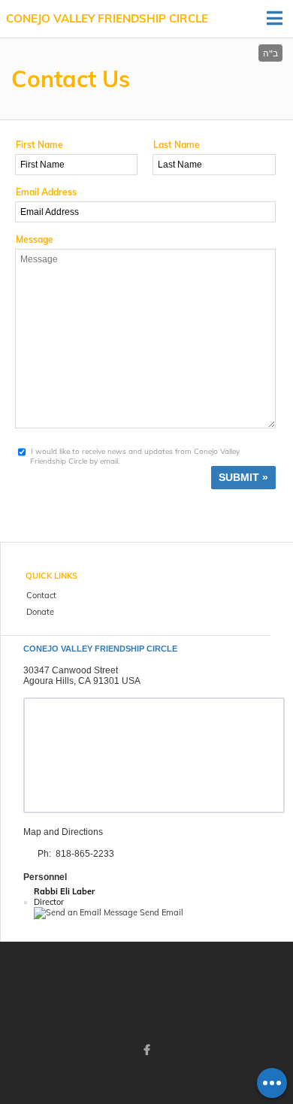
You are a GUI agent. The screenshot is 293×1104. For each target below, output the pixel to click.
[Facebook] (146, 1050)
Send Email (160, 912)
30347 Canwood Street (70, 670)
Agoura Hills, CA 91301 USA (81, 681)
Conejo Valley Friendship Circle (107, 18)
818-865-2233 (85, 853)
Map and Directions (63, 832)
